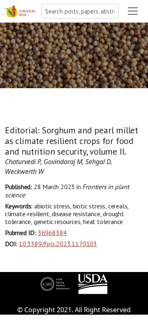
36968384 (52, 233)
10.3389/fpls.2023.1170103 (58, 244)
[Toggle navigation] (133, 11)
